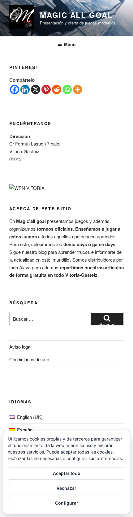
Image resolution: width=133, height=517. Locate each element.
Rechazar (66, 488)
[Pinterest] (46, 89)
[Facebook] (14, 89)
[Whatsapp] (67, 89)
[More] (77, 89)
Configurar (66, 503)
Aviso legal (20, 346)
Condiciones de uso (29, 359)
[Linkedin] (25, 89)
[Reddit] (56, 89)
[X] (35, 89)
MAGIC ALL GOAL (76, 15)
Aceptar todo (66, 473)
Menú (70, 44)
